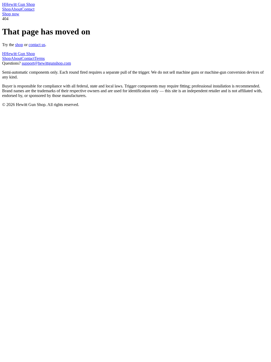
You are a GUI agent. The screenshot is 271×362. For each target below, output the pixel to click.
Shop (6, 9)
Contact (27, 9)
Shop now (10, 14)
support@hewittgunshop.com (46, 63)
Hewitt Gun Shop (18, 4)
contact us (37, 44)
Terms (39, 58)
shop (19, 44)
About (16, 9)
